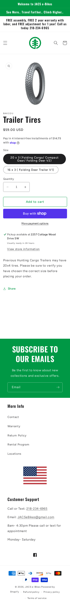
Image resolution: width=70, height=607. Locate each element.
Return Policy (17, 435)
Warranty (13, 426)
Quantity (8, 179)
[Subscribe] (57, 387)
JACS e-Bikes (33, 587)
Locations (14, 453)
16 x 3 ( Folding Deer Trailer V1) (30, 170)
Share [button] (12, 288)
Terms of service (37, 598)
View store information (23, 249)
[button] (5, 42)
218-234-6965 (36, 508)
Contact (13, 417)
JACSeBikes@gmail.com (36, 517)
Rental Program (18, 444)
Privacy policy (51, 592)
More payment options (35, 223)
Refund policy (31, 592)
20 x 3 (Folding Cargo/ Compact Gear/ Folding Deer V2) (34, 159)
